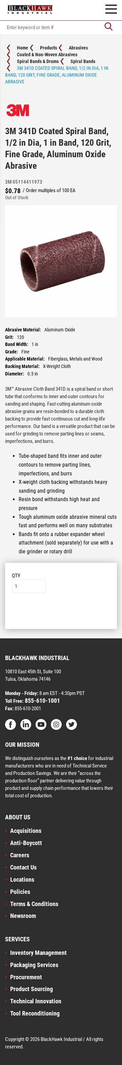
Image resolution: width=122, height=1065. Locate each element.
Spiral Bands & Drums (38, 61)
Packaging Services (34, 964)
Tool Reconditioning (35, 1013)
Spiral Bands (82, 61)
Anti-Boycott (26, 842)
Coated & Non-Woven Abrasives (47, 54)
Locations (22, 879)
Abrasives (78, 47)
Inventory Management (38, 952)
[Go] (108, 27)
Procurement (26, 977)
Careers (19, 855)
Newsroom (23, 915)
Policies (20, 891)
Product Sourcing (31, 988)
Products (48, 47)
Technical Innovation (35, 1001)
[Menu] (111, 10)
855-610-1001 (41, 700)
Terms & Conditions (34, 903)
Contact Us (23, 867)
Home (22, 47)
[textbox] (61, 27)
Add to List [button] (61, 613)
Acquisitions (25, 830)
